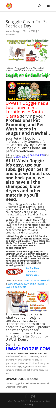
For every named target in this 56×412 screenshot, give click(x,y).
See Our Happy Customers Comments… (33, 271)
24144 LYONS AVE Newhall (36, 280)
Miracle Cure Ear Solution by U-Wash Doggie (27, 337)
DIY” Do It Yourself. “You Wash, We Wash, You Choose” (28, 242)
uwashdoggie (14, 31)
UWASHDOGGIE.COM (16, 287)
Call (8, 353)
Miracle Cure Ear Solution (32, 353)
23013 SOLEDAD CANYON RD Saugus (26, 283)
